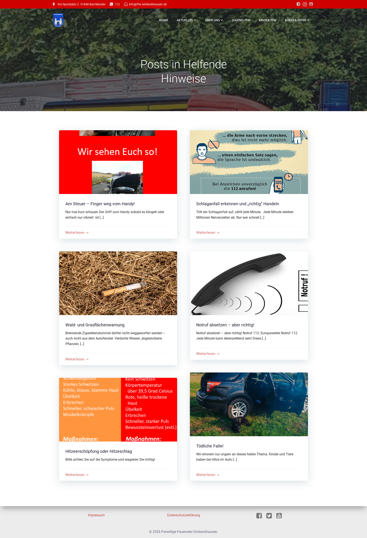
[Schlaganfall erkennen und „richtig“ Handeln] (249, 162)
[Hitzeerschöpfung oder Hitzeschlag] (118, 409)
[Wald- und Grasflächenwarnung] (118, 283)
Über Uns (212, 20)
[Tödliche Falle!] (249, 404)
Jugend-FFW (241, 20)
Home (163, 20)
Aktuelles (185, 20)
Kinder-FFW (267, 20)
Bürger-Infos (295, 20)
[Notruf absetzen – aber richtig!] (249, 283)
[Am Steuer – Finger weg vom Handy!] (118, 162)
